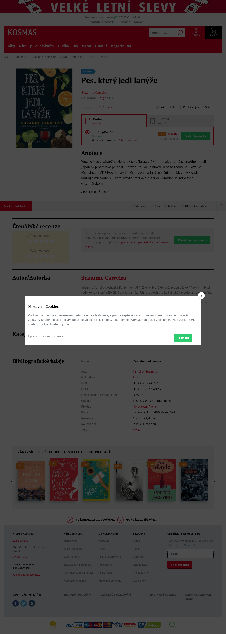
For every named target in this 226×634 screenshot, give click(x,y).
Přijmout (183, 337)
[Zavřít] (201, 295)
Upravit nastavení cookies (45, 336)
